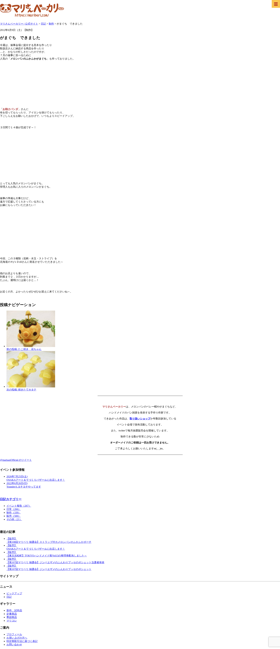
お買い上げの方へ (16, 637)
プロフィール (14, 634)
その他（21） (14, 519)
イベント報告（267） (18, 505)
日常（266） (13, 509)
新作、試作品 (14, 610)
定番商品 (11, 613)
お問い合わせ (14, 644)
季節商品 (11, 617)
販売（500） (13, 516)
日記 (9, 596)
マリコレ (11, 620)
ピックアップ (14, 593)
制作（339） (13, 512)
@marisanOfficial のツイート (16, 460)
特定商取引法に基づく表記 (22, 641)
